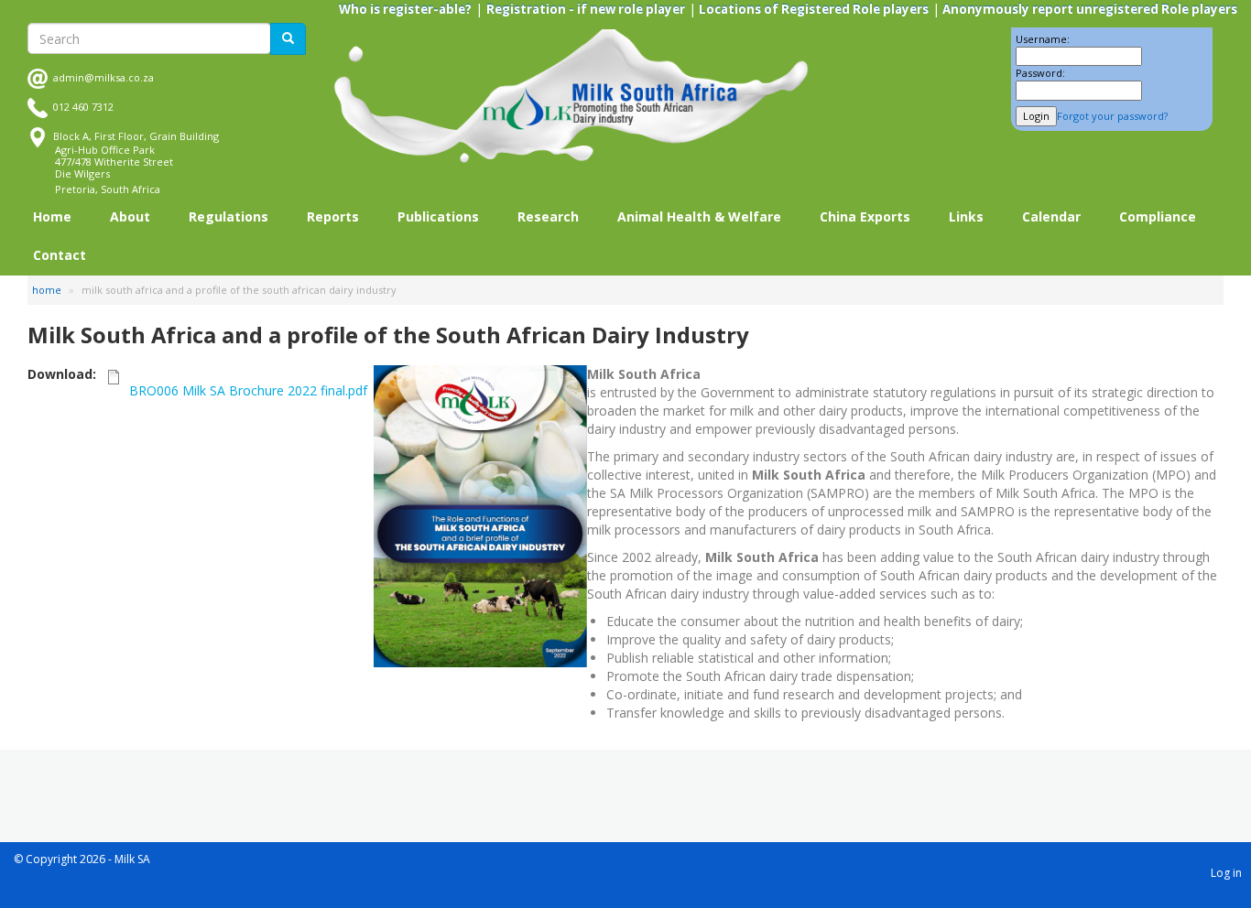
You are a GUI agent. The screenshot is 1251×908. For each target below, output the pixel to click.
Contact (59, 255)
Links (966, 216)
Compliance (1157, 216)
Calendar (1051, 216)
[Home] (571, 96)
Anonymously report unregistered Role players (1088, 9)
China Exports (865, 216)
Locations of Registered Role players (812, 9)
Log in (1226, 873)
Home (52, 216)
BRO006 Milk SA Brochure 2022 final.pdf (248, 390)
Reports (333, 216)
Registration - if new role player (585, 9)
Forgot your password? (1112, 116)
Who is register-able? (405, 9)
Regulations (228, 216)
